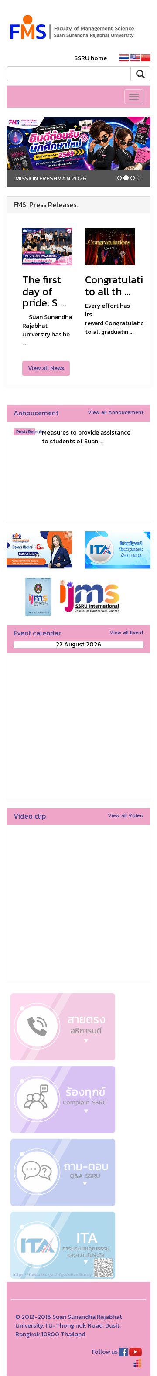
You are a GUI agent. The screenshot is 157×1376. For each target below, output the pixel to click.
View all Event (126, 632)
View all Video (125, 815)
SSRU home (90, 58)
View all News (46, 368)
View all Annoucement (115, 412)
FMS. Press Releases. (46, 204)
